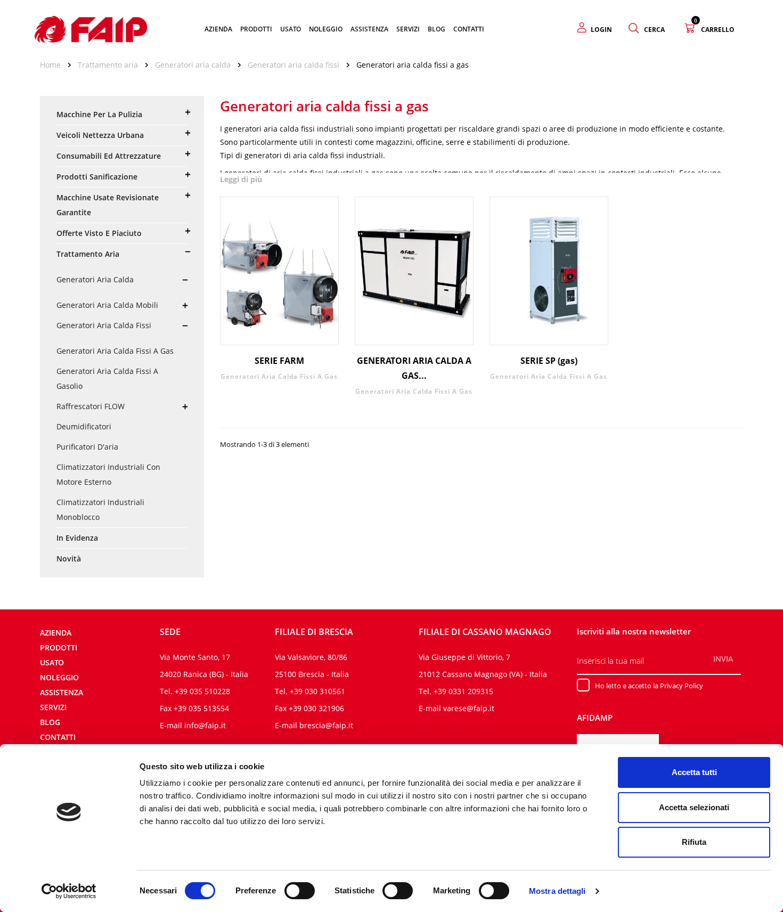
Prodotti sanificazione (96, 177)
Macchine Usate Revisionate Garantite (107, 204)
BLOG (50, 722)
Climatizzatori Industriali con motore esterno (108, 474)
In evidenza (77, 538)
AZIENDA (55, 633)
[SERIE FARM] (279, 271)
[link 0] (69, 891)
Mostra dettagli (557, 890)
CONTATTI (58, 737)
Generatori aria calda (95, 279)
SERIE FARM (279, 361)
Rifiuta (694, 841)
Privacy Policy (681, 685)
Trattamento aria (87, 254)
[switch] (299, 890)
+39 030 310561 (317, 691)
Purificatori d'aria (87, 447)
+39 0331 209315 (463, 691)
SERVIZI (53, 707)
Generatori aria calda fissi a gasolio (107, 378)
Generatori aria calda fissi (103, 325)
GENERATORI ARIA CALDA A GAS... (414, 368)
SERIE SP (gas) (548, 361)
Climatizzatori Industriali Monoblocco (100, 509)
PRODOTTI (58, 647)
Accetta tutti (694, 772)
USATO (52, 662)
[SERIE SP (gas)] (549, 271)
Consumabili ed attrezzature (108, 156)
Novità (68, 558)
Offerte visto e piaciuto (99, 233)
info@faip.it (205, 725)
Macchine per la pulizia (99, 114)
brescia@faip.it (326, 725)
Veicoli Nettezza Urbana (100, 135)
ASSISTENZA (61, 692)
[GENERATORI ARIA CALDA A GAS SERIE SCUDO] (414, 271)
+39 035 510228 (202, 691)
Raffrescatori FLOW (90, 406)
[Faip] (91, 28)
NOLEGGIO (59, 677)
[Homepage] (54, 65)
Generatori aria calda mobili (107, 305)
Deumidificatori (83, 426)
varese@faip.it (468, 708)
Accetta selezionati (694, 807)
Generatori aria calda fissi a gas (115, 351)
